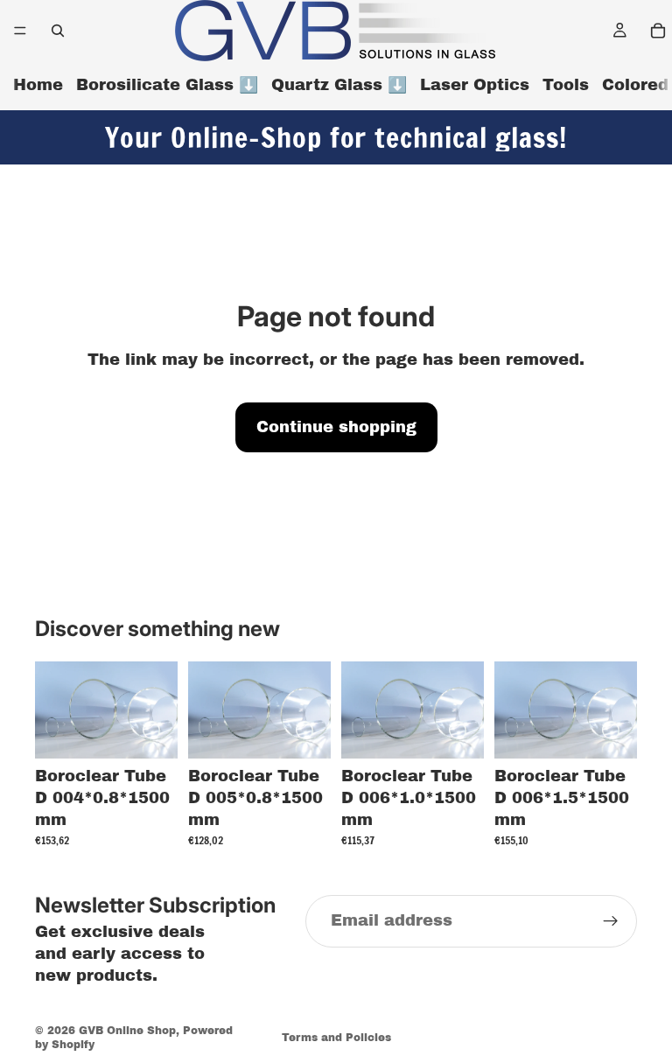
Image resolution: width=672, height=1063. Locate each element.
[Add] (150, 731)
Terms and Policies (336, 1038)
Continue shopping (336, 427)
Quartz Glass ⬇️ (339, 85)
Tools (565, 85)
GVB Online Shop (127, 1031)
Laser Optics (474, 85)
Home (38, 85)
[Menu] (20, 30)
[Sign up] (610, 921)
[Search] (57, 30)
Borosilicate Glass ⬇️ (167, 85)
